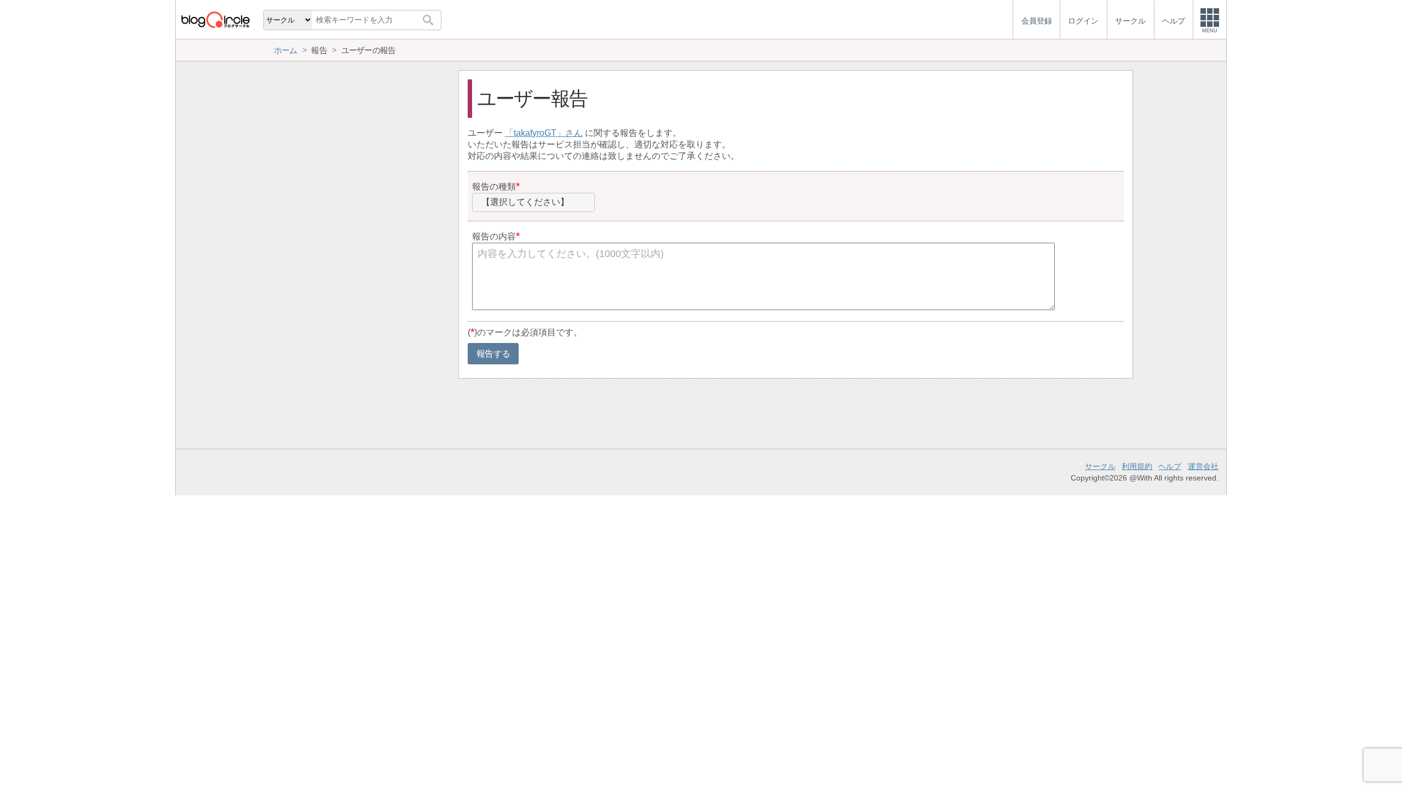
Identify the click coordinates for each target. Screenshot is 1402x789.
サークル (1100, 466)
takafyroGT (535, 133)
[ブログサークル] (215, 19)
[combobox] (533, 203)
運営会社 (1203, 466)
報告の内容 (494, 236)
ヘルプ (1169, 466)
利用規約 (1137, 466)
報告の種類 (494, 186)
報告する (493, 353)
